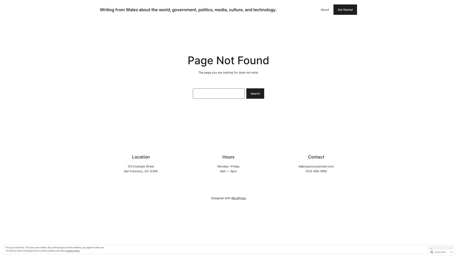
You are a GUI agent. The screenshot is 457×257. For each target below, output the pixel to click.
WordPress (238, 198)
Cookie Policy (73, 250)
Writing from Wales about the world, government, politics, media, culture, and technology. (188, 9)
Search (255, 93)
